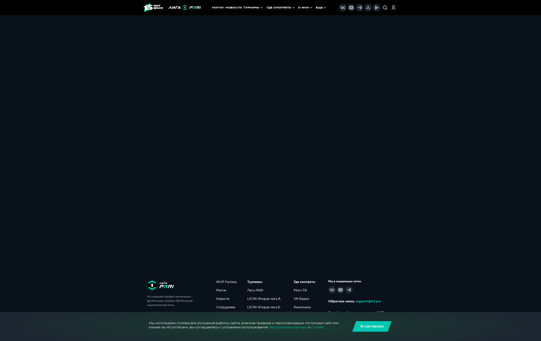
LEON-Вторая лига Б (263, 307)
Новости (222, 299)
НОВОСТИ (233, 7)
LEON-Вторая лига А (263, 299)
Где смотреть (278, 7)
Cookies (317, 327)
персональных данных (288, 327)
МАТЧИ (218, 7)
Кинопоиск (302, 307)
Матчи (221, 290)
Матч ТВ (300, 290)
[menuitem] (280, 7)
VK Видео (301, 299)
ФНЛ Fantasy (226, 282)
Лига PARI (255, 290)
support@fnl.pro (368, 301)
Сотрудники (225, 307)
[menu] (296, 7)
